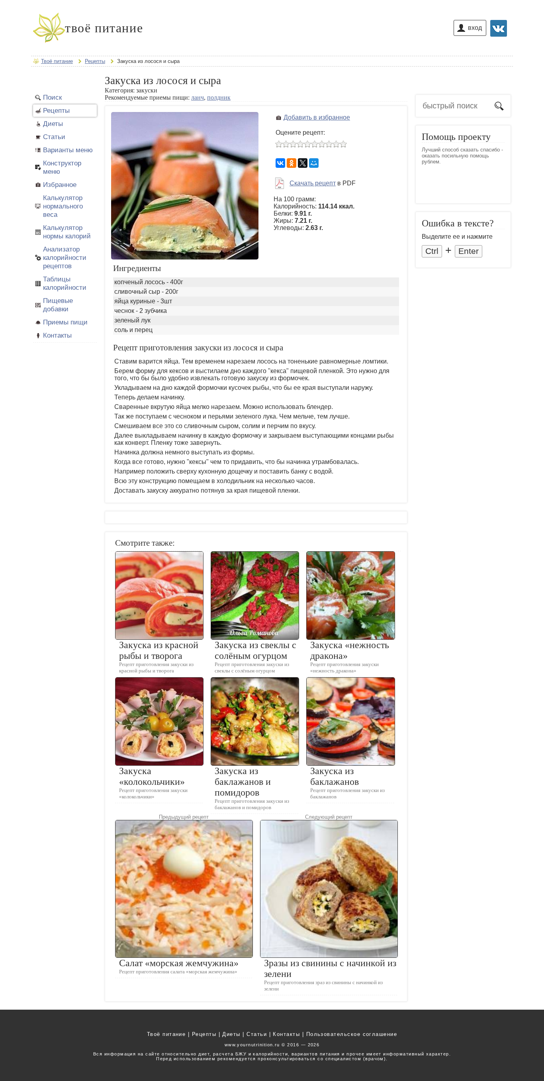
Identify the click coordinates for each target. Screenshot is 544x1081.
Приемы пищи (65, 322)
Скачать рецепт (313, 183)
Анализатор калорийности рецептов (64, 257)
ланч (197, 97)
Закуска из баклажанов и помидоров (243, 782)
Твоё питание (166, 1034)
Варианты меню (68, 150)
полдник (219, 97)
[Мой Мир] (314, 163)
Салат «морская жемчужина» (179, 963)
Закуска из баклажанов (334, 776)
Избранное (59, 185)
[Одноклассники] (291, 163)
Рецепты (56, 110)
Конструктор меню (62, 167)
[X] (302, 163)
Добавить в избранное (317, 117)
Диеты (53, 124)
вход (475, 27)
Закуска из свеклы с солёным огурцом (255, 650)
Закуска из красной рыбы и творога (158, 650)
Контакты (57, 335)
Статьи (54, 137)
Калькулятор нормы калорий (67, 232)
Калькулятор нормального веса (63, 206)
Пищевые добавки (58, 305)
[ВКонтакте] (280, 163)
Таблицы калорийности (64, 283)
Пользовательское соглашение (351, 1034)
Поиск (52, 97)
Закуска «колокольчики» (152, 776)
